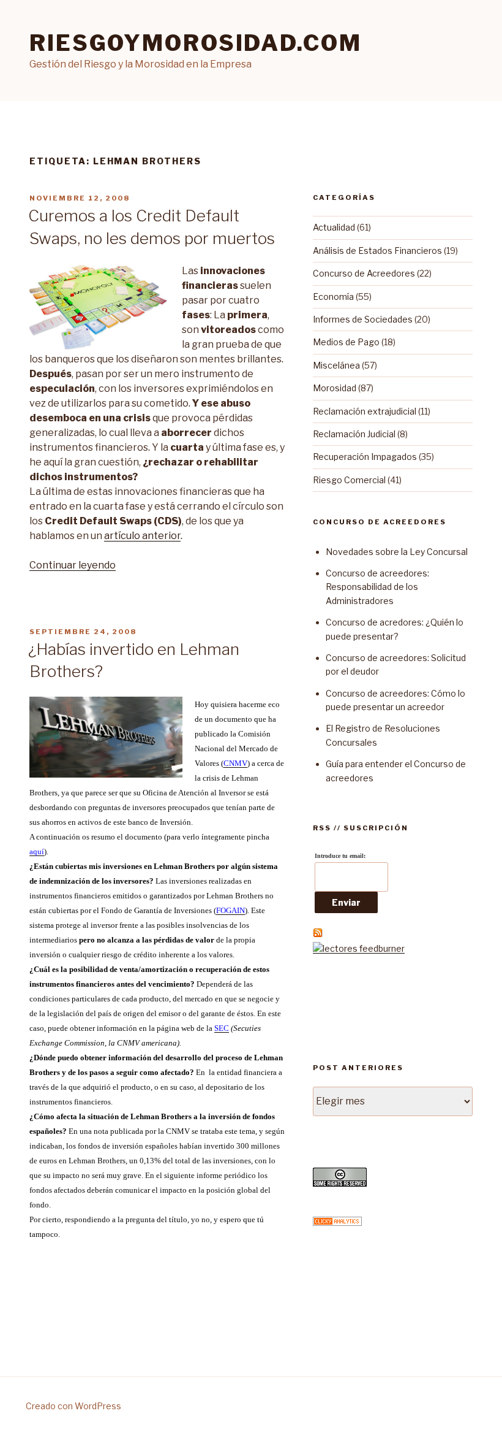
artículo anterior (142, 535)
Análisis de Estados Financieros (377, 250)
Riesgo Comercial (349, 480)
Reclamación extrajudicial (364, 411)
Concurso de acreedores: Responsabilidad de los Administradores (377, 587)
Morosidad (334, 388)
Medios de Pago (346, 342)
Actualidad (334, 227)
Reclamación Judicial (354, 434)
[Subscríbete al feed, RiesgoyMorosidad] (318, 934)
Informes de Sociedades (363, 319)
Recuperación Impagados (365, 456)
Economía (333, 296)
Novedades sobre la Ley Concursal (397, 551)
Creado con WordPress (73, 1406)
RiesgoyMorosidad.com (195, 42)
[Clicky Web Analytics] (337, 1222)
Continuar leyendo (72, 565)
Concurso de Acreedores (364, 273)
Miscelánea (336, 365)
